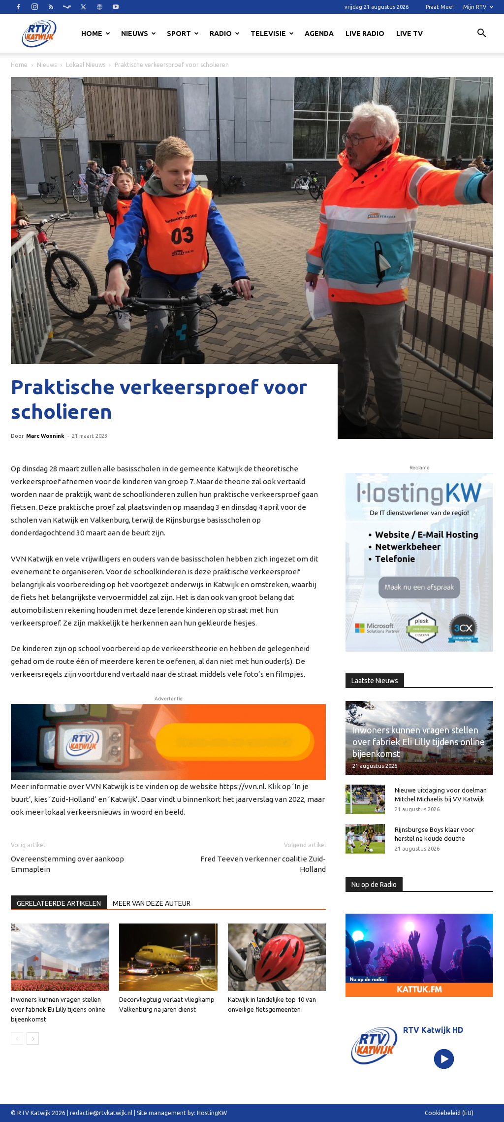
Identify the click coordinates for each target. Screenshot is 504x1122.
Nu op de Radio (374, 885)
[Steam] (67, 7)
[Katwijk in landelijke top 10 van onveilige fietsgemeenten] (277, 957)
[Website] (99, 7)
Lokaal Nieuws (85, 65)
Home (91, 33)
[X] (83, 7)
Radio (221, 33)
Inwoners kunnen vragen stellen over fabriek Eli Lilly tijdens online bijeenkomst (58, 1009)
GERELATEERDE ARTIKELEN (59, 903)
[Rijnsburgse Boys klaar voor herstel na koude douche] (365, 839)
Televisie (268, 33)
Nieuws (134, 33)
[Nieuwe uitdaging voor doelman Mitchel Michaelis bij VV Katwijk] (365, 799)
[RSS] (50, 7)
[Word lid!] (168, 742)
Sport (179, 33)
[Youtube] (115, 7)
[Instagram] (34, 7)
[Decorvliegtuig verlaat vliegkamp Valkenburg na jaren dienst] (168, 957)
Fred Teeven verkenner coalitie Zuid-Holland (263, 864)
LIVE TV (409, 33)
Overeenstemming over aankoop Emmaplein (67, 864)
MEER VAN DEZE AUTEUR (151, 903)
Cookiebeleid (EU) (449, 1113)
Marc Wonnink (45, 436)
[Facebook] (18, 7)
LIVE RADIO (365, 33)
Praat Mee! (440, 7)
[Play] (443, 1059)
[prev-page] (17, 1038)
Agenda (319, 33)
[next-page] (33, 1038)
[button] (481, 34)
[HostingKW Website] (419, 562)
